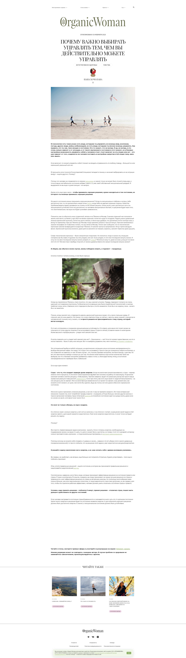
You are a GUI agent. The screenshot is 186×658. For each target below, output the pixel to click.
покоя (89, 203)
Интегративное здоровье (58, 7)
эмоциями (89, 181)
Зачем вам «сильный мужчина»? (62, 601)
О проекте (74, 642)
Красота (105, 7)
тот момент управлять (124, 341)
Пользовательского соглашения (102, 653)
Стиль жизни (84, 7)
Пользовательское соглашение (112, 646)
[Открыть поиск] (133, 7)
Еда (123, 7)
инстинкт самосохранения (112, 434)
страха (93, 240)
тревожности (81, 379)
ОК (129, 653)
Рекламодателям (73, 646)
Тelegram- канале (123, 549)
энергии (87, 396)
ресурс (76, 468)
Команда (112, 642)
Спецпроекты (93, 642)
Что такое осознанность (88, 601)
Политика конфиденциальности (93, 646)
